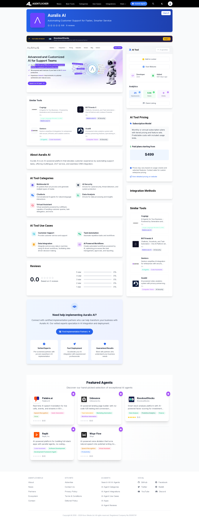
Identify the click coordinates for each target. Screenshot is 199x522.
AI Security (87, 184)
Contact (31, 501)
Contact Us (70, 487)
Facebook (162, 482)
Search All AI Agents (110, 482)
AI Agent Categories (110, 487)
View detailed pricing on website (144, 177)
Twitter (144, 487)
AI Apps (104, 501)
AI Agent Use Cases (110, 496)
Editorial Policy (71, 501)
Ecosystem (33, 496)
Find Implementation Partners (75, 331)
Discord (162, 491)
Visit (165, 13)
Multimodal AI (43, 184)
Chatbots (41, 194)
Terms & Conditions (73, 496)
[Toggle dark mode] (162, 4)
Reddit (161, 487)
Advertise (69, 482)
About (31, 482)
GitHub (144, 482)
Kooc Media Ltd (88, 515)
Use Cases (97, 4)
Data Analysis (88, 194)
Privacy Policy (71, 491)
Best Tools (70, 4)
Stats (122, 4)
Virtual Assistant (44, 204)
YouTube (145, 491)
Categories (83, 4)
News (59, 4)
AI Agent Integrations (110, 491)
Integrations (111, 4)
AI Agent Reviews (109, 505)
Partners (32, 491)
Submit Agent (140, 4)
